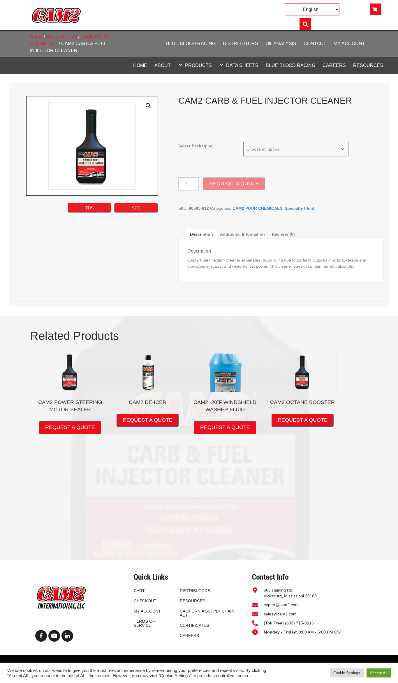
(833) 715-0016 (289, 623)
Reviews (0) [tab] (283, 234)
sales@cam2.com (280, 614)
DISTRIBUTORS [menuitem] (195, 590)
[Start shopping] (375, 9)
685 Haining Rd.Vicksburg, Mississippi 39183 (290, 593)
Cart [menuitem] (139, 590)
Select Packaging (195, 146)
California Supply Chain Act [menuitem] (207, 613)
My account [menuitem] (147, 611)
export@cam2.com (281, 604)
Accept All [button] (378, 673)
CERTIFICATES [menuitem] (194, 625)
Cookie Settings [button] (346, 673)
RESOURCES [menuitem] (192, 601)
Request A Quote (234, 183)
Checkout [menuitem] (145, 601)
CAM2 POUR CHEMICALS (257, 208)
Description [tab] (201, 234)
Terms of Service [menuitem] (144, 623)
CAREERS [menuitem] (189, 635)
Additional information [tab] (242, 234)
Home (36, 36)
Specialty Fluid (61, 36)
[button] (180, 64)
